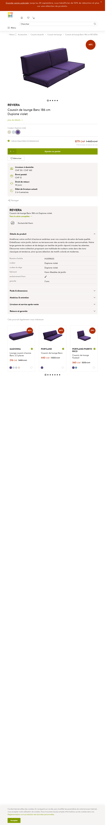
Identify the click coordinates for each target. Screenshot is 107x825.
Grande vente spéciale (17, 2)
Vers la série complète (20, 216)
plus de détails (14, 119)
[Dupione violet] (18, 132)
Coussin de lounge (54, 34)
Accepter (14, 820)
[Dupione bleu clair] (13, 132)
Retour (12, 34)
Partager (14, 200)
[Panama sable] (19, 368)
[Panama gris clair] (16, 368)
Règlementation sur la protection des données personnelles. (31, 814)
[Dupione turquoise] (76, 368)
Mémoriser (17, 158)
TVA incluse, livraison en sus (87, 144)
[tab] (53, 233)
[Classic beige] (9, 132)
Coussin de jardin (37, 34)
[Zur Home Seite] (10, 15)
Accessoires (22, 34)
